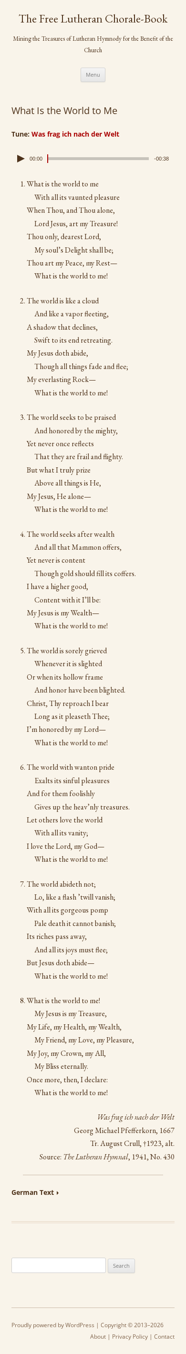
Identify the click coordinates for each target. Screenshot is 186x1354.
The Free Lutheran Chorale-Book (93, 19)
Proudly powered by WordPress (52, 1325)
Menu (93, 74)
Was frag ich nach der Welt (75, 134)
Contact (164, 1336)
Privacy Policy (130, 1336)
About (98, 1336)
